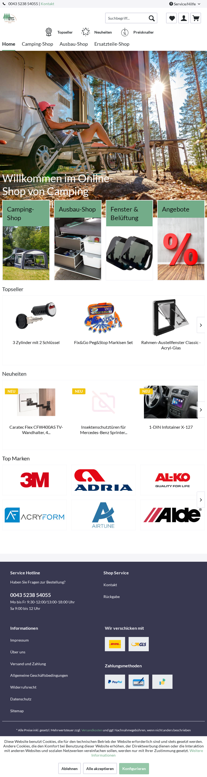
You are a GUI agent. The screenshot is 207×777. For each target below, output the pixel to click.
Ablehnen (69, 768)
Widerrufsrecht (23, 687)
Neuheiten (14, 373)
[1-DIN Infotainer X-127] (171, 402)
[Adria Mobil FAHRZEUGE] (103, 480)
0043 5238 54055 (30, 595)
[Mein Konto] (183, 18)
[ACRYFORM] (34, 515)
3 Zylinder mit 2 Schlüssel (36, 342)
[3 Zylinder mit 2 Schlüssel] (36, 317)
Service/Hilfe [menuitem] (184, 4)
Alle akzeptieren (100, 768)
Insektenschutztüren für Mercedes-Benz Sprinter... (103, 429)
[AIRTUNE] (103, 515)
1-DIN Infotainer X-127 (171, 426)
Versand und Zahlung (28, 663)
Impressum (19, 640)
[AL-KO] (172, 480)
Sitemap (17, 710)
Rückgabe (112, 596)
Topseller (12, 289)
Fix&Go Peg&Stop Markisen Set (103, 342)
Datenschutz (20, 699)
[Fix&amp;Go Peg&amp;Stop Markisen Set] (103, 317)
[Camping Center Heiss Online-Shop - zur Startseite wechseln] (10, 18)
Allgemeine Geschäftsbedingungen (39, 675)
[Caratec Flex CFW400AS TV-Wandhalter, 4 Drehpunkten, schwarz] (36, 402)
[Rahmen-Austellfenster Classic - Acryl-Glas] (171, 317)
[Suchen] (151, 18)
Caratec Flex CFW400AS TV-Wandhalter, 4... (36, 429)
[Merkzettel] (171, 18)
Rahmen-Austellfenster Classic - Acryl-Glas (171, 345)
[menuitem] (131, 18)
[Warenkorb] (195, 18)
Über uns (17, 652)
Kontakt (47, 3)
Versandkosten (91, 730)
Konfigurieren (134, 768)
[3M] (34, 480)
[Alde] (172, 515)
